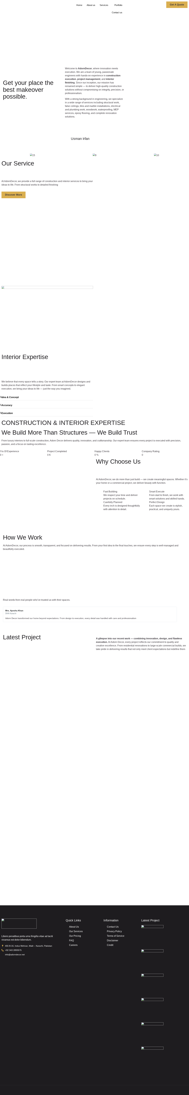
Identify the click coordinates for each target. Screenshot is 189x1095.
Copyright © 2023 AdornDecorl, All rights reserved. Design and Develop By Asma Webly (93, 1090)
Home (79, 5)
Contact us (117, 12)
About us (91, 5)
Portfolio (118, 5)
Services (104, 5)
